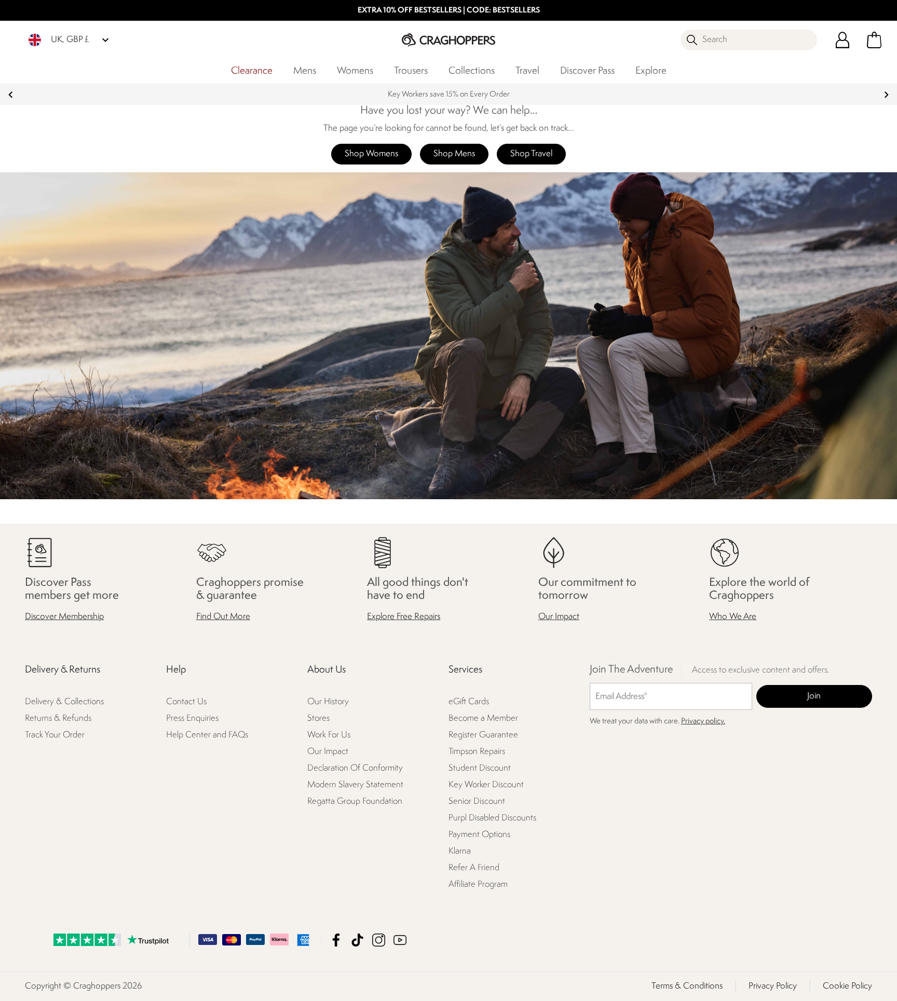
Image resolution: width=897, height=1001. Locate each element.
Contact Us (186, 701)
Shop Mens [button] (454, 153)
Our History (328, 701)
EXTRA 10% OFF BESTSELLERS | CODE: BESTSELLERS (449, 11)
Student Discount (479, 768)
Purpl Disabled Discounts (492, 818)
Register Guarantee (483, 735)
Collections (471, 71)
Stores (318, 718)
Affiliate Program (478, 884)
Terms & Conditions (687, 986)
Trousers (411, 71)
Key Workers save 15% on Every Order (449, 95)
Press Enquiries (192, 718)
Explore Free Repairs (403, 616)
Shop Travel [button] (531, 153)
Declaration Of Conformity (355, 768)
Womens (355, 71)
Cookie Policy (847, 986)
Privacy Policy (773, 986)
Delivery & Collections (64, 701)
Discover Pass (587, 71)
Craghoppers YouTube (399, 940)
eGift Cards (468, 701)
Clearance (252, 71)
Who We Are (732, 616)
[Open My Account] (842, 40)
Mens (304, 71)
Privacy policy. (703, 721)
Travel (527, 71)
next (886, 94)
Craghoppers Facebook (336, 940)
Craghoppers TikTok (357, 940)
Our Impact (558, 616)
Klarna (459, 851)
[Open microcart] (874, 40)
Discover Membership (64, 616)
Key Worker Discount (486, 784)
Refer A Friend (473, 867)
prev (10, 94)
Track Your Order (55, 735)
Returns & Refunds (58, 718)
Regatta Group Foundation (354, 801)
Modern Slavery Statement (355, 784)
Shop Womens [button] (371, 153)
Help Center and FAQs (207, 735)
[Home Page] (448, 39)
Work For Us (328, 735)
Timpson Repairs (476, 751)
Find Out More (223, 616)
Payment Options (479, 834)
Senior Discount (476, 801)
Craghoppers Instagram (378, 940)
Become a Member (483, 718)
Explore (651, 71)
